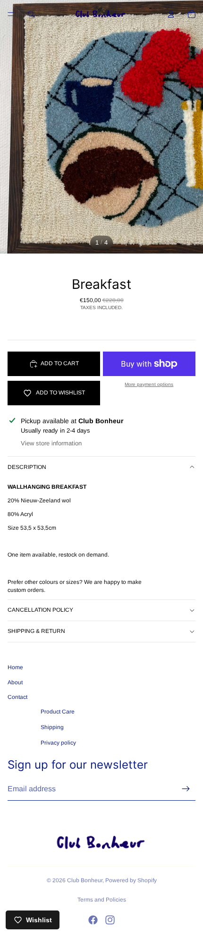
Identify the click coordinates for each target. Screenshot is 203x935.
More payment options (149, 384)
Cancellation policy (40, 610)
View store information (51, 443)
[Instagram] (110, 920)
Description (27, 467)
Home (15, 667)
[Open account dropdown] (171, 14)
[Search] (31, 14)
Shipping (52, 727)
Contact (17, 697)
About (15, 682)
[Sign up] (186, 788)
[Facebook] (93, 920)
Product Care (58, 711)
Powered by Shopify (131, 880)
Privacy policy (58, 742)
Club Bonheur (84, 880)
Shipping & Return (36, 631)
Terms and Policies (101, 899)
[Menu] (11, 14)
